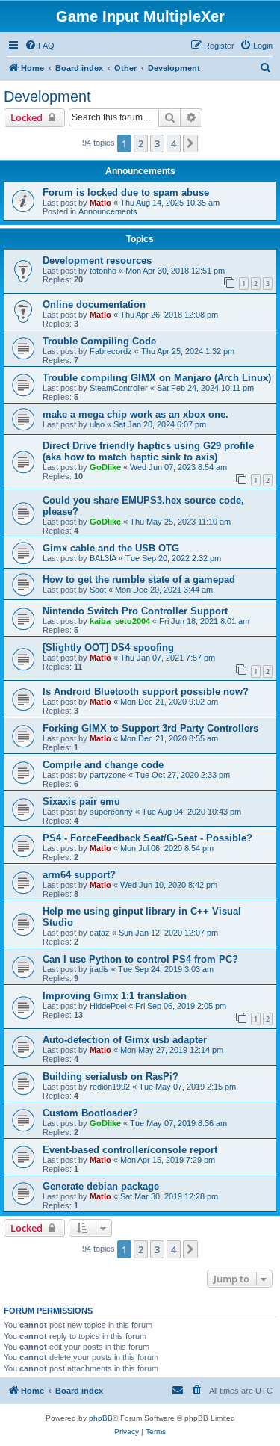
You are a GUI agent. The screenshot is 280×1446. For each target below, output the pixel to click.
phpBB (101, 1418)
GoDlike (105, 467)
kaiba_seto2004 (120, 621)
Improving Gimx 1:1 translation (115, 995)
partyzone (108, 774)
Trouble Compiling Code (99, 341)
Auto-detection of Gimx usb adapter (125, 1039)
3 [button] (157, 143)
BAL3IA (103, 558)
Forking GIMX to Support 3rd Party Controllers (150, 728)
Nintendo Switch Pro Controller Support (135, 611)
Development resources (97, 260)
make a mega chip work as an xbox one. (135, 414)
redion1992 (110, 1086)
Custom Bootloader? (90, 1113)
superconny (111, 811)
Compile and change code (103, 764)
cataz (100, 932)
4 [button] (173, 143)
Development (47, 96)
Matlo (100, 202)
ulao (97, 424)
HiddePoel (108, 1005)
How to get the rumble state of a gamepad (139, 579)
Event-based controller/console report (130, 1149)
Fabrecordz (111, 351)
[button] (190, 143)
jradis (99, 969)
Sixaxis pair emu (81, 801)
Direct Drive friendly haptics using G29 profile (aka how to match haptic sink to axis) (148, 451)
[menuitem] (40, 46)
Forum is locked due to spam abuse (126, 192)
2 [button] (140, 143)
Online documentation (94, 304)
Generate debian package (101, 1186)
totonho (103, 270)
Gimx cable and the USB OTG (111, 548)
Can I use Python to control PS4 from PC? (140, 959)
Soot (98, 589)
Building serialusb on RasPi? (110, 1076)
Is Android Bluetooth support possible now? (146, 691)
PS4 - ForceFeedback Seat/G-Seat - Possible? (147, 838)
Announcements (107, 211)
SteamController (119, 387)
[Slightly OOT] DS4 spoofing (108, 647)
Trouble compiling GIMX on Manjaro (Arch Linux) (157, 377)
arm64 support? (79, 874)
